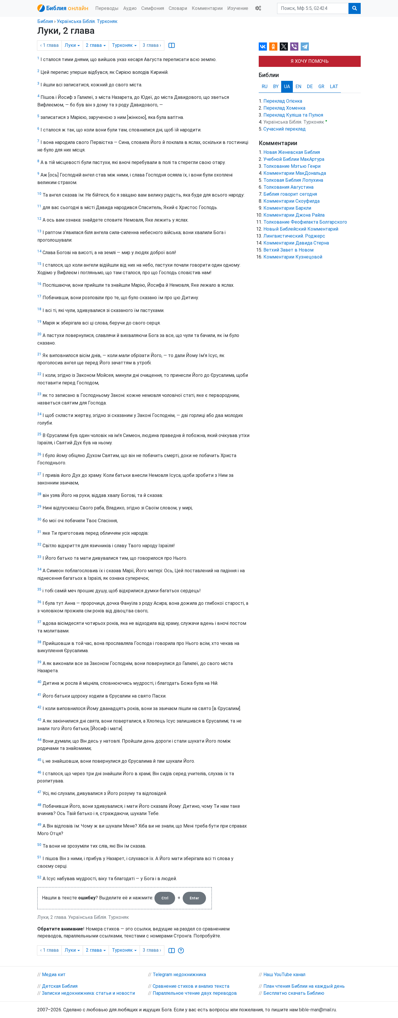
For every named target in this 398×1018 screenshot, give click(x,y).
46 (39, 772)
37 (39, 622)
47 (39, 792)
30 (39, 519)
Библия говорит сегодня (290, 194)
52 (39, 877)
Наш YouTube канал (284, 974)
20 (39, 334)
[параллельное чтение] (171, 45)
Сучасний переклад (284, 129)
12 (39, 219)
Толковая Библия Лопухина (293, 180)
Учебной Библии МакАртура (293, 159)
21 (39, 354)
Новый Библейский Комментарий (300, 229)
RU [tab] (264, 86)
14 (39, 251)
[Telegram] (305, 46)
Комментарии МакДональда (294, 173)
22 (39, 374)
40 (39, 682)
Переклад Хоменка (284, 108)
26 (39, 454)
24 (39, 414)
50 (39, 845)
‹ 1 (49, 45)
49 (39, 825)
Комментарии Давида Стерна (296, 243)
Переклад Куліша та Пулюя (293, 115)
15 (39, 264)
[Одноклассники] (273, 46)
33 (39, 557)
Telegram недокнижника (179, 974)
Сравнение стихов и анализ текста (191, 986)
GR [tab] (321, 86)
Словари (178, 8)
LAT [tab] (334, 86)
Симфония (152, 8)
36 (39, 602)
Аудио (130, 8)
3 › (152, 45)
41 (39, 695)
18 (39, 309)
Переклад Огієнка (282, 101)
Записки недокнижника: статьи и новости (88, 993)
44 (39, 740)
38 (39, 642)
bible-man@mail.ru (317, 1009)
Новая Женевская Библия (291, 152)
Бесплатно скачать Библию (293, 993)
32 (39, 544)
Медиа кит (54, 974)
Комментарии (207, 8)
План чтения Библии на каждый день (304, 986)
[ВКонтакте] (263, 46)
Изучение (237, 8)
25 (39, 434)
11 (39, 206)
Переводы (107, 8)
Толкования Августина (288, 187)
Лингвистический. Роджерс (294, 236)
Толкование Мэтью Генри (291, 166)
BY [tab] (276, 86)
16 (39, 284)
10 (39, 194)
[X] (284, 46)
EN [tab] (298, 86)
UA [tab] (287, 86)
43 (39, 720)
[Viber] (294, 46)
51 (39, 857)
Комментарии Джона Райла (294, 215)
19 (39, 322)
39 (39, 662)
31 (39, 532)
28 (39, 494)
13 (39, 231)
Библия (45, 21)
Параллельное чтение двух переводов (195, 993)
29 (39, 506)
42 (39, 707)
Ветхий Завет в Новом (288, 250)
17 (39, 296)
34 (39, 569)
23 (39, 394)
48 (39, 805)
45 (39, 760)
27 (39, 474)
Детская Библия (60, 986)
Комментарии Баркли (287, 208)
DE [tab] (310, 86)
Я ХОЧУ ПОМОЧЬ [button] (310, 61)
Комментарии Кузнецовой (292, 257)
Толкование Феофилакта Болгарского (305, 222)
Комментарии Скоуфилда (291, 201)
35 (39, 589)
